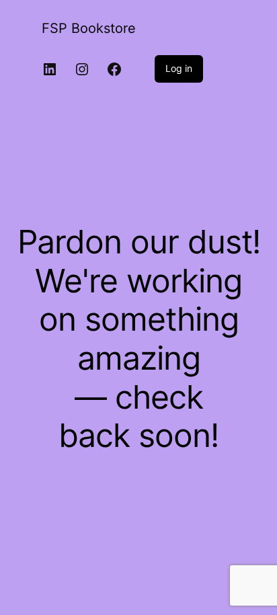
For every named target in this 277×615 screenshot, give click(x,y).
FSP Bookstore (89, 28)
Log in (178, 68)
